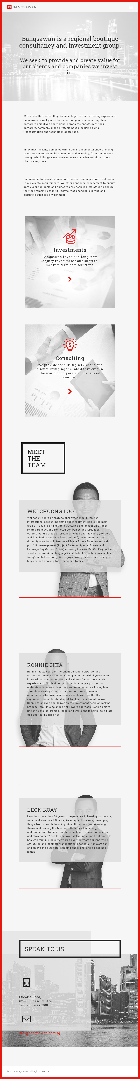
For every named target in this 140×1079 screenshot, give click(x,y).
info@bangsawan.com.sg (39, 1033)
